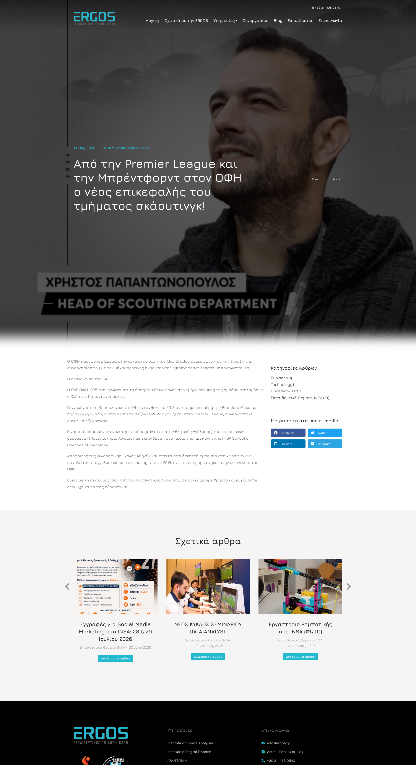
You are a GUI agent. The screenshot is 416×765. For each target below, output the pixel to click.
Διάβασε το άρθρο (115, 658)
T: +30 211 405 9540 (326, 7)
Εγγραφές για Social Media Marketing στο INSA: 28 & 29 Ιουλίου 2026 (115, 631)
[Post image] (116, 586)
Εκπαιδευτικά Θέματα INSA (125, 148)
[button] (288, 433)
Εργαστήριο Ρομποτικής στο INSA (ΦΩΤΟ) (300, 628)
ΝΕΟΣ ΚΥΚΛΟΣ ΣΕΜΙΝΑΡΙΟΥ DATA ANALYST (208, 628)
